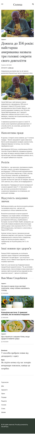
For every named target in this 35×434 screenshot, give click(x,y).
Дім (2, 386)
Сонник (3, 405)
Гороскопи (4, 382)
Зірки (3, 393)
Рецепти (4, 401)
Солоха (17, 4)
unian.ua (10, 68)
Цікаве (3, 412)
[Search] (33, 4)
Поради (3, 397)
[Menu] (2, 4)
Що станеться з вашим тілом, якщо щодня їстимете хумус (15, 338)
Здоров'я (3, 39)
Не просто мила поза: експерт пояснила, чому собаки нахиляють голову (15, 288)
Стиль (3, 408)
